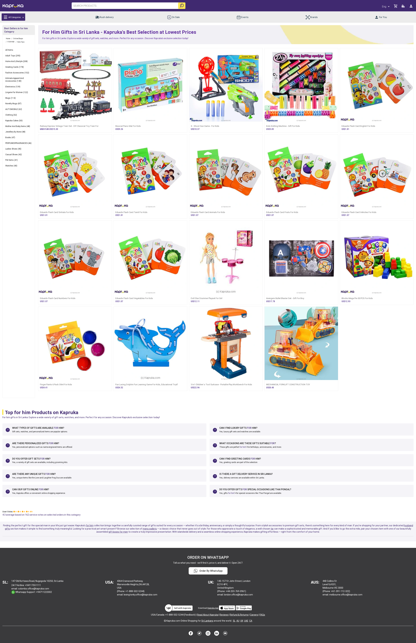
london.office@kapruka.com (238, 594)
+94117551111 (33, 585)
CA (250, 620)
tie (272, 528)
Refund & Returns (239, 614)
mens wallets (150, 528)
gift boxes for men (118, 532)
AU (237, 620)
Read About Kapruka (207, 614)
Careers (254, 614)
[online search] (181, 5)
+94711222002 (44, 592)
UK (241, 620)
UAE (246, 620)
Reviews (224, 614)
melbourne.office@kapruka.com (345, 594)
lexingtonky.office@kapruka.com (140, 594)
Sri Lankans (207, 620)
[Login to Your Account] (411, 7)
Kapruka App (213, 608)
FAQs (262, 614)
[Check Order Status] (403, 7)
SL (234, 620)
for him (243, 447)
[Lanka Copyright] (165, 620)
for (56, 428)
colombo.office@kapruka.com (33, 588)
